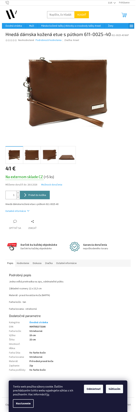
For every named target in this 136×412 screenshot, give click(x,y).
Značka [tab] (49, 263)
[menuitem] (14, 26)
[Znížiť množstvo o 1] (18, 197)
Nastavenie (23, 403)
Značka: (71, 40)
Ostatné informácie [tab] (66, 263)
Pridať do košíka (37, 194)
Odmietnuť (93, 389)
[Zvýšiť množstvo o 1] (18, 193)
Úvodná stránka (38, 322)
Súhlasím (114, 389)
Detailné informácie (15, 211)
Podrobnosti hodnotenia (48, 40)
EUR (110, 2)
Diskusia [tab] (37, 263)
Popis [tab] (10, 263)
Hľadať (81, 14)
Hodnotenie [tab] (23, 263)
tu (47, 394)
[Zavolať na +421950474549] (10, 2)
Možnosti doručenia (51, 184)
